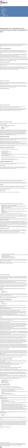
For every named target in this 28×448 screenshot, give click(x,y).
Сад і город (4, 12)
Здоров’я (2, 9)
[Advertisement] (14, 22)
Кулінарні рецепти (3, 10)
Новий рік (2, 6)
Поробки (4, 14)
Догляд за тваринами (5, 15)
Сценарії (2, 16)
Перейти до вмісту (2, 0)
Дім (1, 7)
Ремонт (2, 11)
